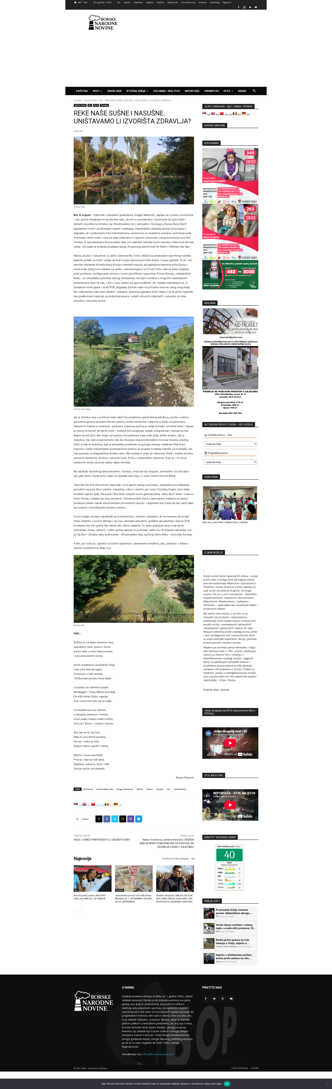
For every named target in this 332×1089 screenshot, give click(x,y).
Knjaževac (138, 2)
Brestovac (88, 789)
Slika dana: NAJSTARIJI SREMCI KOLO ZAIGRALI (225, 522)
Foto (227, 90)
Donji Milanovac (188, 2)
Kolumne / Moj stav (166, 90)
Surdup (159, 789)
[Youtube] (255, 7)
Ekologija (104, 105)
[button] (254, 91)
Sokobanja (215, 2)
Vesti (96, 90)
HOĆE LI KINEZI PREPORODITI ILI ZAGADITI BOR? (102, 839)
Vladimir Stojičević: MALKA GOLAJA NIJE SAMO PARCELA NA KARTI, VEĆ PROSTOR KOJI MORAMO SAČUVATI (174, 898)
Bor (119, 2)
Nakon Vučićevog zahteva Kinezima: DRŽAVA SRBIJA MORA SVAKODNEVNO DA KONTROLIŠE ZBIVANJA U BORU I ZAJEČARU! (167, 843)
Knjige (242, 90)
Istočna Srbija (136, 90)
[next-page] (81, 910)
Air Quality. (231, 846)
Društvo (119, 890)
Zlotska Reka (180, 789)
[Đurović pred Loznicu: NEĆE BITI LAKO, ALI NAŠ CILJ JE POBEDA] (93, 878)
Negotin (150, 2)
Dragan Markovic (125, 789)
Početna (82, 90)
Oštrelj (139, 789)
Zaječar (127, 2)
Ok (227, 1083)
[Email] (122, 818)
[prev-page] (76, 910)
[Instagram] (244, 7)
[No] (327, 1084)
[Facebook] (238, 7)
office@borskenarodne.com (157, 1054)
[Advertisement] (195, 22)
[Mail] (250, 7)
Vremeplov (211, 90)
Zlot (168, 789)
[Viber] (130, 818)
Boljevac (203, 2)
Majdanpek (173, 2)
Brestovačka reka (105, 789)
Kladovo (160, 2)
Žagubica (227, 2)
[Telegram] (138, 818)
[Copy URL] (98, 818)
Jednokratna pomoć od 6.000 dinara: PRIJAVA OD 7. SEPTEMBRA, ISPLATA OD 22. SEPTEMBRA (133, 898)
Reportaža (192, 90)
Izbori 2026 (114, 90)
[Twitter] (114, 818)
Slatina (149, 789)
